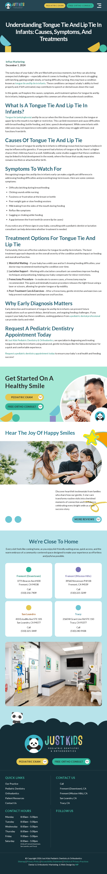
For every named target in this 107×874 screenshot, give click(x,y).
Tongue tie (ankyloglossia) (18, 117)
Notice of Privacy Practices (76, 861)
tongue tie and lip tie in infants (30, 83)
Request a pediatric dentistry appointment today (30, 353)
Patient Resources (14, 798)
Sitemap (21, 861)
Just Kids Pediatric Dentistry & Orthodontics (31, 340)
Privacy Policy (33, 861)
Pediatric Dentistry (15, 788)
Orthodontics (12, 793)
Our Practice (11, 783)
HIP (77, 864)
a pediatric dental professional (84, 316)
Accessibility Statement (51, 861)
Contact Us (11, 803)
